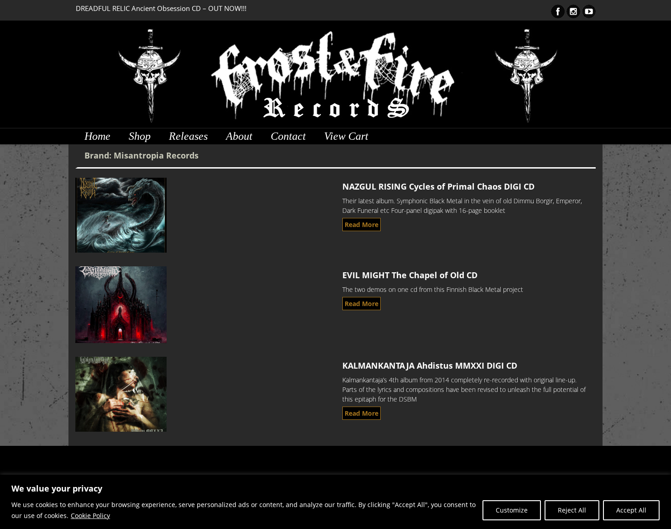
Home (97, 136)
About (239, 136)
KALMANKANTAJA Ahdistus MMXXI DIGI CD (429, 365)
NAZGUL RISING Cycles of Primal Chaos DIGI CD (438, 186)
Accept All (631, 510)
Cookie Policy (90, 515)
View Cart (346, 136)
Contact (288, 136)
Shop (140, 136)
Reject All (572, 510)
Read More (361, 224)
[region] (335, 502)
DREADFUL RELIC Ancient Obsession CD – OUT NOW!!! (161, 8)
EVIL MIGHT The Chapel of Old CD (409, 275)
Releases (188, 136)
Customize (512, 510)
